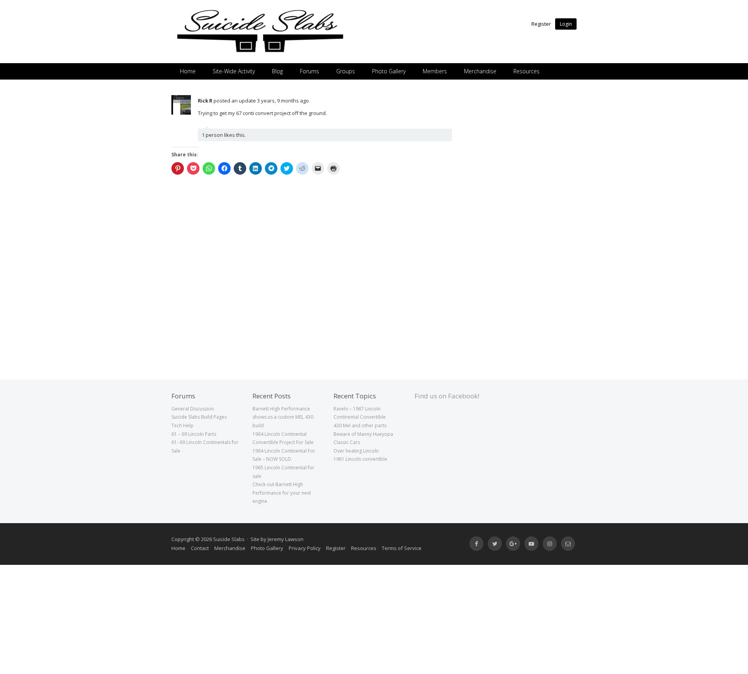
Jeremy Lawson (285, 539)
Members (435, 71)
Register (541, 23)
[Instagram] (550, 543)
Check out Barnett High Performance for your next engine (281, 492)
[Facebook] (476, 543)
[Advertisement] (524, 212)
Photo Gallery (389, 71)
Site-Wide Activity (234, 71)
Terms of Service (402, 548)
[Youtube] (531, 543)
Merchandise (480, 71)
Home (188, 71)
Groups (345, 71)
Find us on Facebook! (447, 395)
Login (566, 24)
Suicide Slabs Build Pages (199, 417)
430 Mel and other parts (359, 425)
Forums (309, 71)
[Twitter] (495, 543)
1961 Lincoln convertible (360, 459)
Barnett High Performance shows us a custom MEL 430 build (282, 417)
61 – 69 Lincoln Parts (193, 434)
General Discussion (192, 408)
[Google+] (513, 543)
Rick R (205, 100)
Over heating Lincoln (356, 451)
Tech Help (182, 425)
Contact (200, 548)
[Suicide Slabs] (259, 52)
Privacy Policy (305, 548)
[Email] (568, 543)
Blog (277, 71)
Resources (526, 71)
